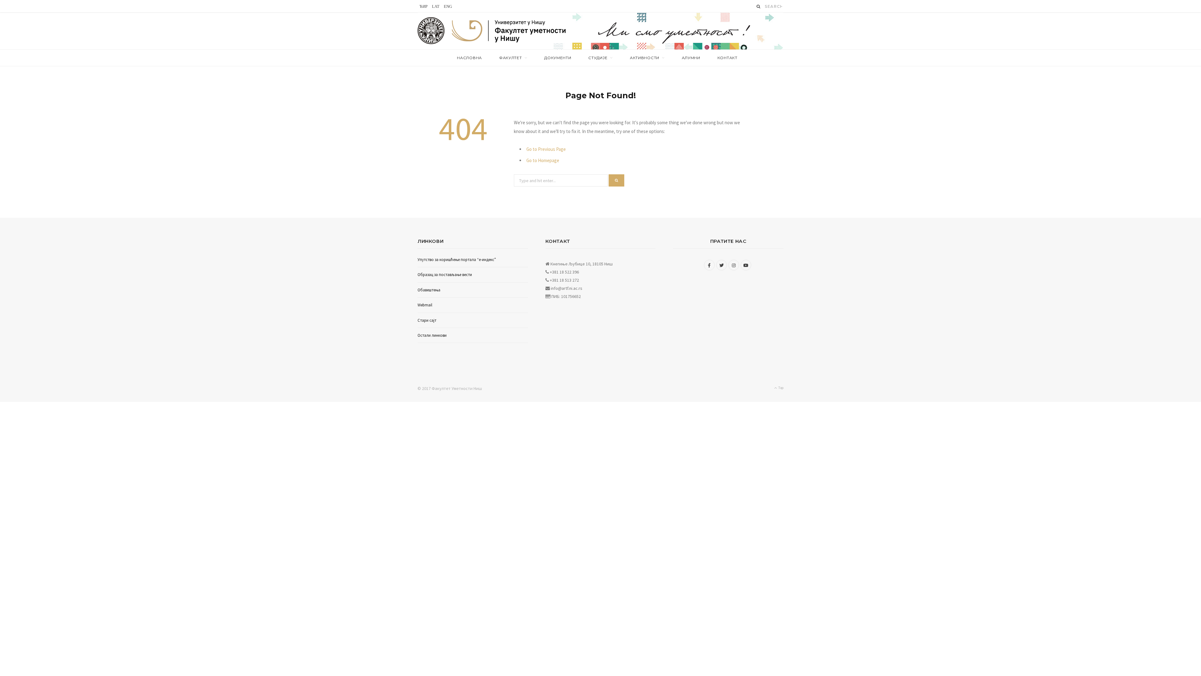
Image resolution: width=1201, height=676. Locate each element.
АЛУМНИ (691, 57)
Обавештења (429, 290)
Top (780, 387)
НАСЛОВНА (469, 57)
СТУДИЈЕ (597, 57)
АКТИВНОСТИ (644, 57)
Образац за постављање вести (445, 274)
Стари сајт (427, 320)
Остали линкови (432, 335)
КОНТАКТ (727, 57)
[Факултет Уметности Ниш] (509, 31)
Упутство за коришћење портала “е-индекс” (457, 259)
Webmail (425, 305)
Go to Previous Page (546, 149)
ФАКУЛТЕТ (510, 57)
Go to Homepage (542, 160)
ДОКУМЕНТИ (557, 57)
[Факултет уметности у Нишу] (431, 31)
